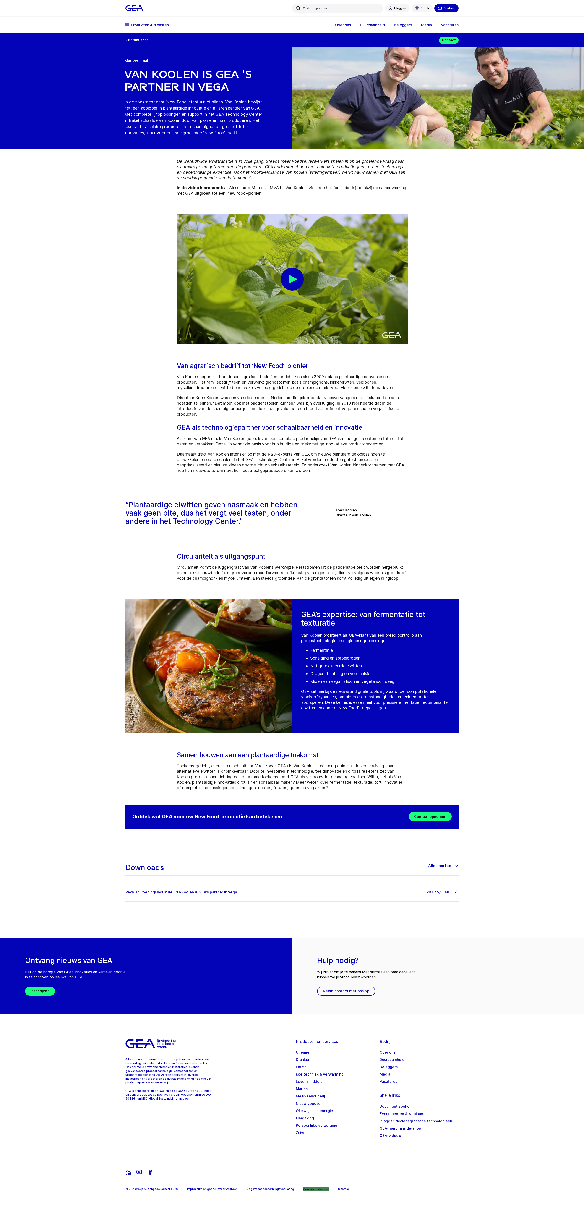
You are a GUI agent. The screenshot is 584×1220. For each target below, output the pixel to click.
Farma (301, 1067)
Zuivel (301, 1132)
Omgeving (305, 1118)
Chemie (302, 1052)
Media (385, 1074)
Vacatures (388, 1081)
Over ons (387, 1052)
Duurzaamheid (392, 1059)
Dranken (303, 1059)
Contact (449, 40)
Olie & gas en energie (314, 1110)
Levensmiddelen (310, 1081)
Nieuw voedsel (308, 1103)
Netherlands (138, 40)
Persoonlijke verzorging (316, 1125)
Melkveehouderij (310, 1096)
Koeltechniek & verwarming (320, 1074)
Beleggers (389, 1067)
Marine (302, 1088)
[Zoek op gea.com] (298, 8)
